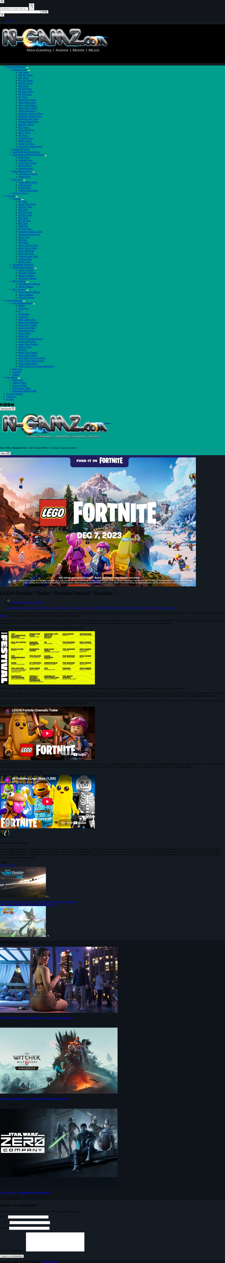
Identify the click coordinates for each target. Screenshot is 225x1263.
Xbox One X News (27, 108)
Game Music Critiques (29, 292)
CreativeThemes (50, 1261)
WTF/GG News (20, 193)
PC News (23, 97)
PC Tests (22, 201)
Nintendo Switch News (29, 116)
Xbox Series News (27, 105)
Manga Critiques (26, 275)
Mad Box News (26, 124)
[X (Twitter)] (5, 405)
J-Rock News (25, 185)
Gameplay (23, 317)
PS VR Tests (24, 220)
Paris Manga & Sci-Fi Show (32, 358)
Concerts (16, 371)
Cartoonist (23, 308)
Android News (25, 138)
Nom (3, 1217)
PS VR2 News (25, 80)
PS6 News (23, 72)
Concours (10, 396)
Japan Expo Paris (26, 328)
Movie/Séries (18, 281)
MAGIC (22, 349)
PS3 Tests (23, 223)
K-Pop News (24, 187)
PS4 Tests (23, 218)
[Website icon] (3, 862)
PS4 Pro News (25, 83)
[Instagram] (9, 405)
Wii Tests (22, 240)
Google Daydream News (30, 146)
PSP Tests (23, 226)
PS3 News (23, 127)
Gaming (16, 198)
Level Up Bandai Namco (30, 339)
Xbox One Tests (26, 251)
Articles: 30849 (7, 865)
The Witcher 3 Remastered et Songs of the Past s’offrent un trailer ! (35, 1098)
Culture (15, 374)
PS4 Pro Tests (25, 215)
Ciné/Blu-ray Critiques (29, 284)
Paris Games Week (27, 355)
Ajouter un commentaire (12, 1250)
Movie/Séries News (21, 171)
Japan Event (24, 333)
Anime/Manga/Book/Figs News (27, 154)
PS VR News (25, 88)
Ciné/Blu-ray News (27, 174)
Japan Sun (23, 336)
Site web (4, 1228)
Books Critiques (26, 270)
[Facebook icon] (1, 862)
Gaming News (19, 69)
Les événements (14, 300)
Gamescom (23, 314)
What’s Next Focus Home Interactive (36, 366)
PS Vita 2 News (26, 91)
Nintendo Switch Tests (29, 234)
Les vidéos (11, 377)
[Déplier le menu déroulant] (27, 67)
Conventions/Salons (22, 303)
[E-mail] (12, 405)
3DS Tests (23, 242)
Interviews (17, 369)
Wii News (23, 135)
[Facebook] (2, 405)
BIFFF (21, 306)
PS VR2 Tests (25, 212)
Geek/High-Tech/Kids (23, 264)
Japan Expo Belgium (28, 322)
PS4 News (23, 86)
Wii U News (24, 132)
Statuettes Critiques (27, 278)
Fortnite (4, 615)
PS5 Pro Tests (25, 207)
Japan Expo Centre (27, 325)
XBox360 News (26, 130)
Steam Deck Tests (27, 204)
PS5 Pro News (25, 75)
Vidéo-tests (17, 380)
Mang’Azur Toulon (27, 352)
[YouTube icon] (6, 862)
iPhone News (24, 141)
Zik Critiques (18, 289)
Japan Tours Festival (28, 344)
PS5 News (23, 77)
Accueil (10, 399)
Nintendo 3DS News (28, 119)
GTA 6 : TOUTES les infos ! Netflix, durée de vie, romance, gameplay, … (37, 1017)
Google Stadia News (28, 121)
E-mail (4, 1222)
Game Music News (27, 182)
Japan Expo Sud (26, 330)
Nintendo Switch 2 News (30, 113)
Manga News (24, 165)
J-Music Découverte (28, 190)
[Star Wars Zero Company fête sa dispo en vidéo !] (59, 1186)
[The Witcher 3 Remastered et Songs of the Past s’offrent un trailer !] (59, 1092)
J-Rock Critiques (26, 297)
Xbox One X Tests (27, 248)
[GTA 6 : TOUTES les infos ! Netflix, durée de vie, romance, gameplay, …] (59, 1012)
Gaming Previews (21, 149)
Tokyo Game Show (27, 363)
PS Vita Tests (24, 229)
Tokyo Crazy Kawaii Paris (31, 360)
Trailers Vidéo (19, 382)
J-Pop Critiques (25, 295)
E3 (19, 311)
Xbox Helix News (27, 102)
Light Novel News (27, 163)
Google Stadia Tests (28, 256)
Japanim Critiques (27, 273)
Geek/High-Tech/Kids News (26, 152)
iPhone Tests (24, 262)
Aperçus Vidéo (19, 385)
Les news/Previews (15, 66)
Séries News (24, 176)
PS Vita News (25, 94)
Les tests (10, 196)
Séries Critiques (26, 286)
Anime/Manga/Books (22, 267)
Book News (24, 157)
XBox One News (26, 110)
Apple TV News (26, 143)
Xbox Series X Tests (28, 245)
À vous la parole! (14, 393)
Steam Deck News (27, 99)
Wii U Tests (24, 237)
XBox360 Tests (26, 253)
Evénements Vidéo (21, 388)
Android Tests (25, 259)
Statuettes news (25, 168)
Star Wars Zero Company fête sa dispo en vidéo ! (25, 1192)
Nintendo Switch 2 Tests (30, 231)
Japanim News (25, 160)
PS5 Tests (23, 209)
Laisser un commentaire (11, 1256)
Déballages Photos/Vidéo (24, 391)
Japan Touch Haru (27, 341)
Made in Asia (24, 347)
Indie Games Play (27, 319)
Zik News (17, 179)
